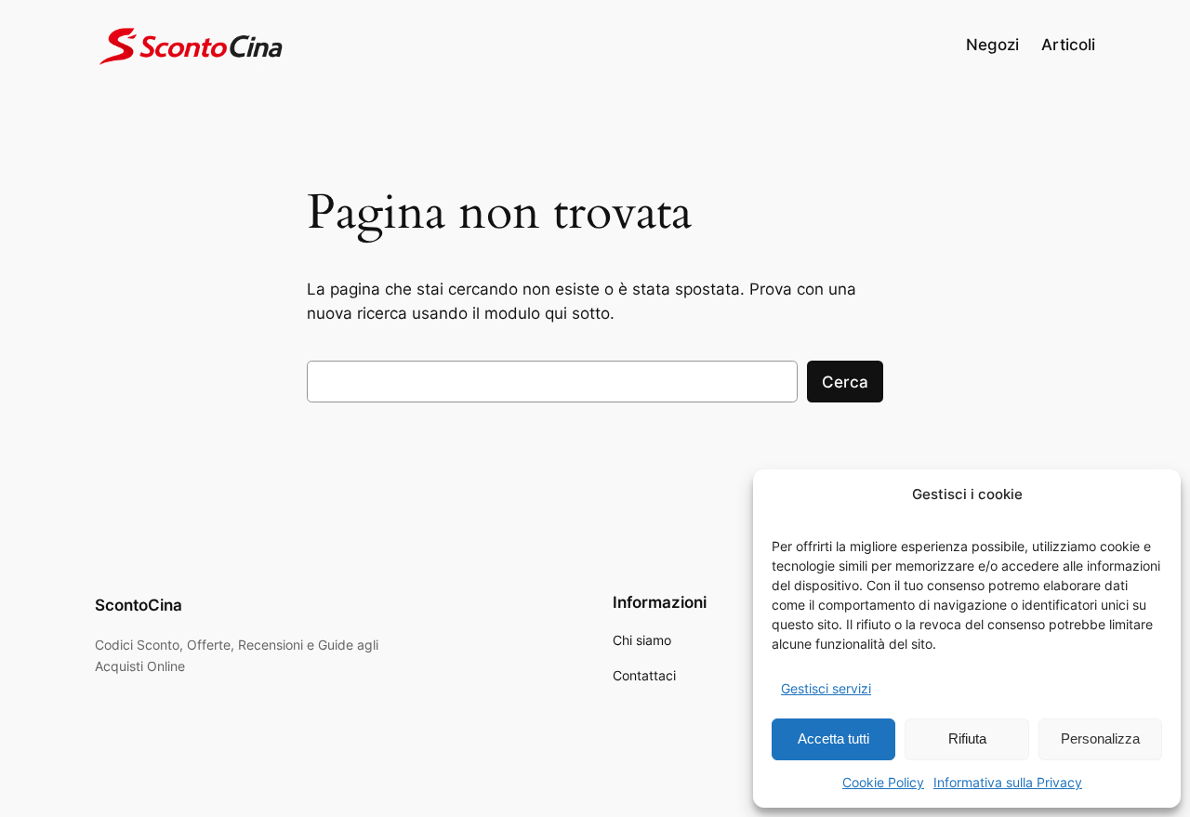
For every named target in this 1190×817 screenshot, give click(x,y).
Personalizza (1100, 738)
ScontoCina (138, 605)
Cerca (845, 382)
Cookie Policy (883, 782)
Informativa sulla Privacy (1007, 782)
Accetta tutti (833, 738)
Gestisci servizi (826, 688)
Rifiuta (967, 738)
